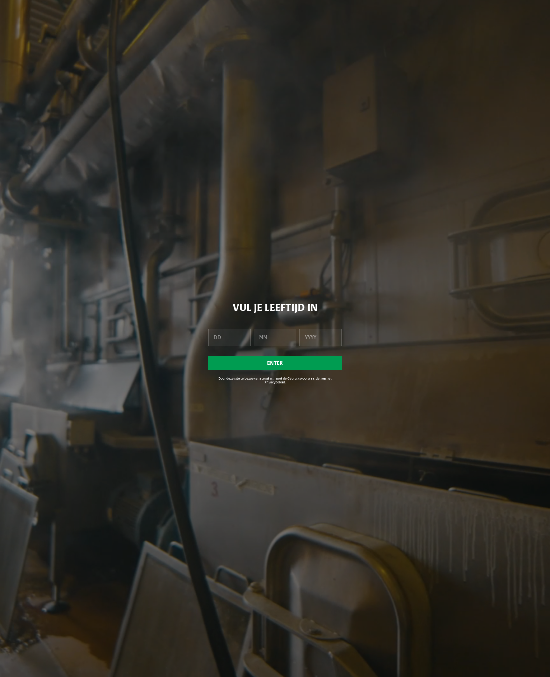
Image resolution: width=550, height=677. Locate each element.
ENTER (275, 363)
